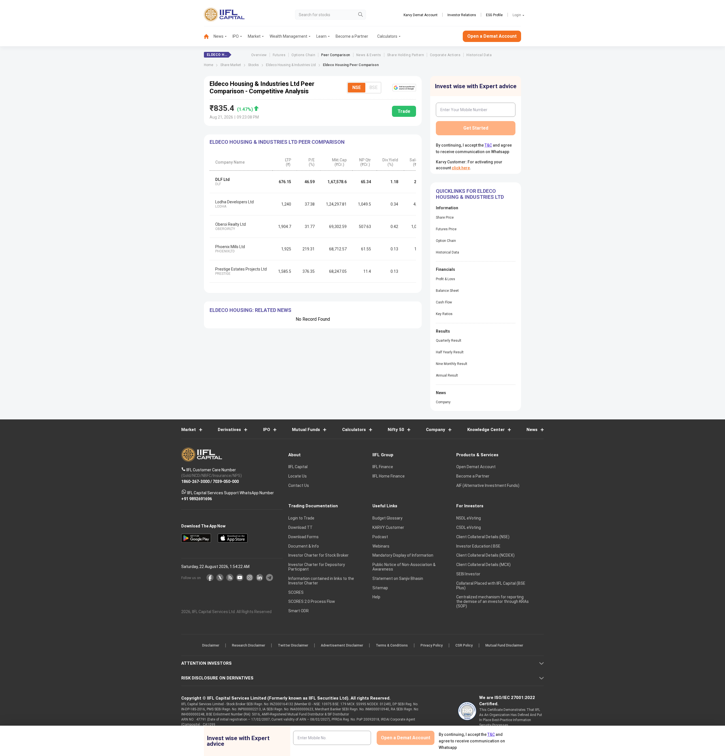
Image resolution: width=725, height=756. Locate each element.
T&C (332, 415)
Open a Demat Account (322, 397)
